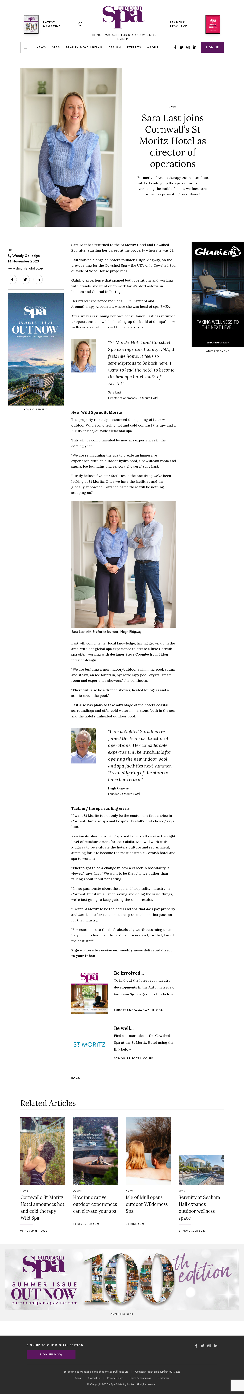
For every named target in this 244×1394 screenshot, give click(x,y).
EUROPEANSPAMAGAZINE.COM (139, 1010)
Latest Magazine (52, 24)
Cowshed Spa (116, 265)
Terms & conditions (140, 1378)
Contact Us (94, 1378)
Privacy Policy (115, 1378)
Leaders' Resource (178, 24)
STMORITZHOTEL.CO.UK (133, 1058)
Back (75, 1078)
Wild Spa (93, 425)
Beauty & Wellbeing (84, 47)
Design (115, 47)
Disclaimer (163, 1378)
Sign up (212, 47)
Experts (134, 47)
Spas (56, 47)
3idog (163, 654)
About (153, 47)
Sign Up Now (51, 1354)
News (41, 47)
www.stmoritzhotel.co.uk (25, 268)
